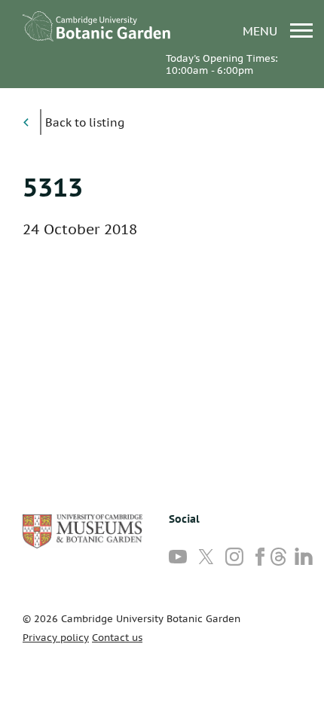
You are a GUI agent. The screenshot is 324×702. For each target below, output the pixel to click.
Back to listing (84, 122)
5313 (53, 186)
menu (262, 30)
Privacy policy (56, 637)
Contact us (117, 637)
